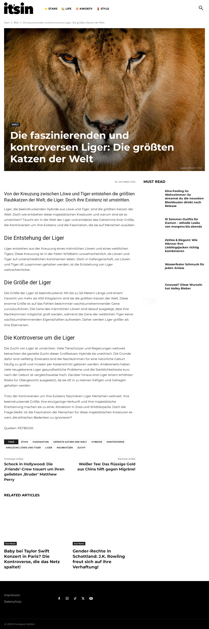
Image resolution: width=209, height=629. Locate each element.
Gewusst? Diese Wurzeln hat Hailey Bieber (183, 286)
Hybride (96, 441)
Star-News (10, 543)
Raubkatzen (65, 447)
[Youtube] (91, 599)
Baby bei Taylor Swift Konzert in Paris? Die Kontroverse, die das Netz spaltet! (32, 559)
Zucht (81, 447)
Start (7, 22)
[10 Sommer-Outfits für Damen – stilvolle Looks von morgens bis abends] (152, 222)
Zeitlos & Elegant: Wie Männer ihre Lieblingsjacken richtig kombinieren (182, 245)
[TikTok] (75, 599)
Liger (48, 447)
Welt (16, 22)
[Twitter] (83, 599)
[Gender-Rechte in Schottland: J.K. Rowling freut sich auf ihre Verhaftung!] (104, 523)
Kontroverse (115, 441)
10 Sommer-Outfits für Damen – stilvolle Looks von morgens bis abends (183, 222)
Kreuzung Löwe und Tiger (23, 447)
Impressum (12, 595)
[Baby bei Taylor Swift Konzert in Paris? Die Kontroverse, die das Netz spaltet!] (35, 523)
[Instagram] (67, 599)
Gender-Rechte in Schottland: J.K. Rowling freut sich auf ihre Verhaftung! (99, 559)
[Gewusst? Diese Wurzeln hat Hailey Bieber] (152, 288)
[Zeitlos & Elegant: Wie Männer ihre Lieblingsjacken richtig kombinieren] (152, 243)
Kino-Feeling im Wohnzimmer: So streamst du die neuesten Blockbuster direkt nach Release (184, 198)
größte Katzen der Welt (70, 441)
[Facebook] (59, 599)
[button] (201, 8)
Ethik (24, 441)
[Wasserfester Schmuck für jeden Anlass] (152, 267)
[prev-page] (146, 301)
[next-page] (152, 301)
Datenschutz (12, 601)
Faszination (41, 441)
